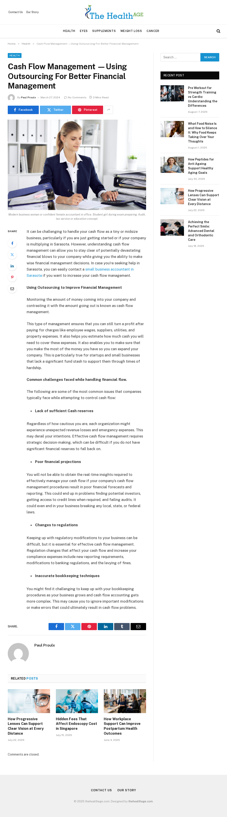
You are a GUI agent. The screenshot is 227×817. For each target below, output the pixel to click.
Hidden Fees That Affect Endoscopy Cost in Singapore (76, 724)
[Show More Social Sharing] (108, 110)
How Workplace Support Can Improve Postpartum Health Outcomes (122, 726)
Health (69, 31)
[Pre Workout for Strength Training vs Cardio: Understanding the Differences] (172, 93)
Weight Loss (131, 31)
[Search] (218, 31)
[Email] (12, 288)
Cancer (153, 31)
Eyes (84, 31)
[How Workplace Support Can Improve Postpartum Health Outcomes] (125, 701)
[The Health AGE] (113, 12)
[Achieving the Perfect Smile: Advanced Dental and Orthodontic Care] (172, 227)
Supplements (104, 31)
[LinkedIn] (12, 265)
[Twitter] (12, 254)
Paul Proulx (28, 97)
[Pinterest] (12, 277)
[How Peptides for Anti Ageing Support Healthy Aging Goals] (172, 165)
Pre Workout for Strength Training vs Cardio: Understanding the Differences (202, 96)
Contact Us (15, 12)
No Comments (77, 97)
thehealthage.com (140, 801)
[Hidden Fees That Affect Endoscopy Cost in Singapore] (77, 701)
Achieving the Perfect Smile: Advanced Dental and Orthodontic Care (201, 230)
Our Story (32, 12)
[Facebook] (12, 243)
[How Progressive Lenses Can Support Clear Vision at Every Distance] (29, 701)
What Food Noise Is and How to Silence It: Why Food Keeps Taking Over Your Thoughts (202, 132)
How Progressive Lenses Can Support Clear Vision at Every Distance (26, 726)
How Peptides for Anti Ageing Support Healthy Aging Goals (201, 166)
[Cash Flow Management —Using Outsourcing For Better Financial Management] (77, 165)
